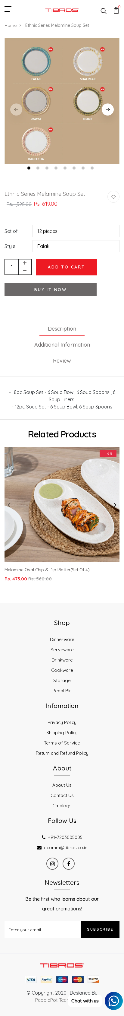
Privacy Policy (62, 722)
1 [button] (29, 169)
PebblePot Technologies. (62, 1000)
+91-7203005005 (65, 837)
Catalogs (62, 805)
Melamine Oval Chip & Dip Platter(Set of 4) (47, 570)
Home (11, 25)
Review (62, 360)
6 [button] (75, 169)
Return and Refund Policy (62, 753)
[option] (62, 101)
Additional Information (62, 344)
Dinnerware (62, 639)
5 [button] (66, 169)
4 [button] (56, 169)
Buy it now (50, 289)
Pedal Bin (62, 691)
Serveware (62, 649)
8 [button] (93, 169)
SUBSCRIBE (100, 929)
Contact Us (62, 795)
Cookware (62, 670)
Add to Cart (66, 267)
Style (10, 246)
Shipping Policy (62, 732)
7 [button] (84, 169)
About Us (62, 785)
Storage (62, 680)
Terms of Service (62, 743)
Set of (11, 231)
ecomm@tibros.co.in (65, 847)
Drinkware (62, 660)
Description (62, 328)
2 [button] (38, 169)
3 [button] (47, 169)
